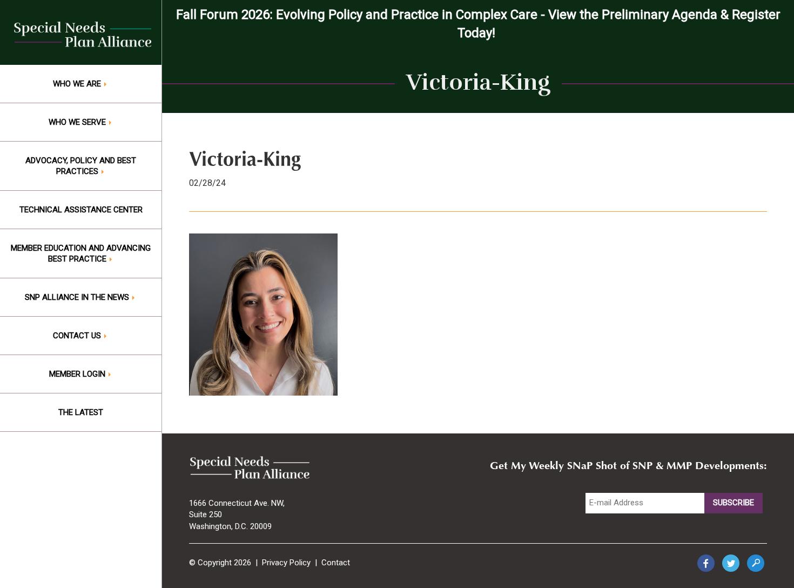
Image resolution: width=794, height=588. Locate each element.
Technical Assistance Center (81, 210)
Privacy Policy (286, 562)
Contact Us (78, 335)
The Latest (80, 412)
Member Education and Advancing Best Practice (81, 253)
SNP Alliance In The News (78, 297)
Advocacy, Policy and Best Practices (80, 166)
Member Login (78, 374)
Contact (335, 562)
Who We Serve (78, 122)
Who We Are (78, 84)
